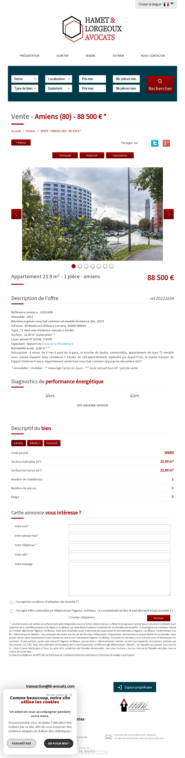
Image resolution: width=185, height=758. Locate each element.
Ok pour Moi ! (58, 743)
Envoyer (159, 618)
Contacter (65, 155)
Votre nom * (22, 526)
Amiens (31, 131)
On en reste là (56, 695)
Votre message (23, 564)
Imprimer (91, 155)
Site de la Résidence (58, 344)
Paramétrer (21, 743)
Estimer (118, 56)
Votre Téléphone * (25, 545)
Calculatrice (120, 155)
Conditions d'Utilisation (97, 655)
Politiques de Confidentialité (64, 655)
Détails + (35, 443)
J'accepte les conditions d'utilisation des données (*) (47, 602)
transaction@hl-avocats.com (50, 686)
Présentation (29, 56)
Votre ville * (21, 554)
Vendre (91, 56)
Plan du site (81, 737)
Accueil (16, 131)
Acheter (62, 56)
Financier (52, 443)
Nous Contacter (153, 56)
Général (18, 443)
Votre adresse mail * (27, 536)
